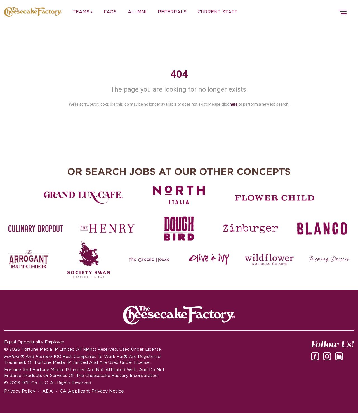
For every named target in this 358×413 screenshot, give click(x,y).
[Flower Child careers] (275, 198)
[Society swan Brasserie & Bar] (88, 259)
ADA (47, 390)
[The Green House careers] (148, 259)
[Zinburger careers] (250, 228)
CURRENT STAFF (218, 11)
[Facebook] (316, 356)
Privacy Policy (19, 390)
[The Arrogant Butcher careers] (28, 259)
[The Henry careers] (107, 228)
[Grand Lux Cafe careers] (83, 198)
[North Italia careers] (179, 195)
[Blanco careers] (322, 228)
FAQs (110, 11)
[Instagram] (328, 356)
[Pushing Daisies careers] (329, 259)
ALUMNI (137, 11)
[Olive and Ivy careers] (209, 259)
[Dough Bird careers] (179, 228)
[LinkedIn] (340, 356)
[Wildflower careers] (269, 259)
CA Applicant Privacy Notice (92, 390)
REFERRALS (172, 11)
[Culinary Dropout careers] (35, 228)
